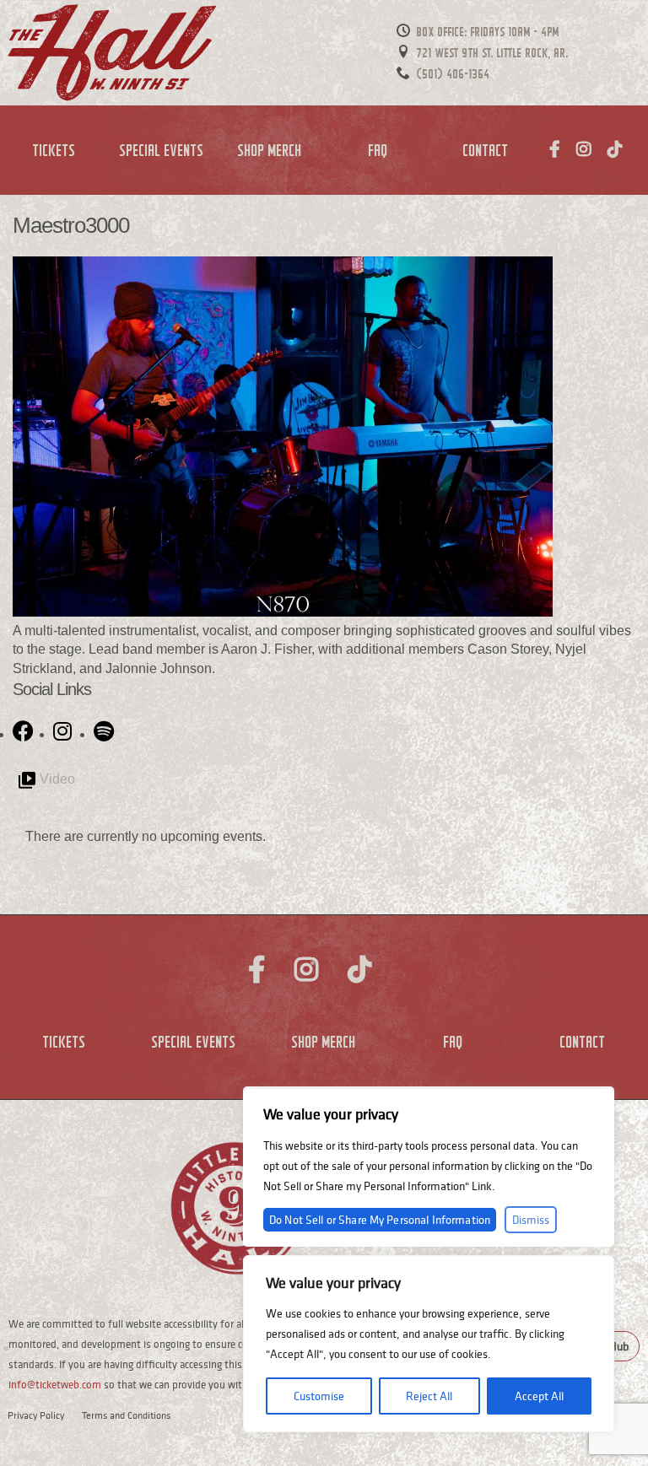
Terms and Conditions (126, 1415)
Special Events (162, 150)
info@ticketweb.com (54, 1384)
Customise (319, 1396)
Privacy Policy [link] (36, 1415)
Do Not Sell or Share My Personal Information (379, 1219)
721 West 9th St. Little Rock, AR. (491, 53)
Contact (486, 150)
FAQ (378, 150)
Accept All (539, 1396)
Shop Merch (270, 150)
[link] (24, 729)
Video (57, 779)
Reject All (429, 1396)
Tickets (54, 150)
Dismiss (530, 1219)
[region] (428, 1343)
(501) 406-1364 (451, 74)
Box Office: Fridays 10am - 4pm (486, 32)
